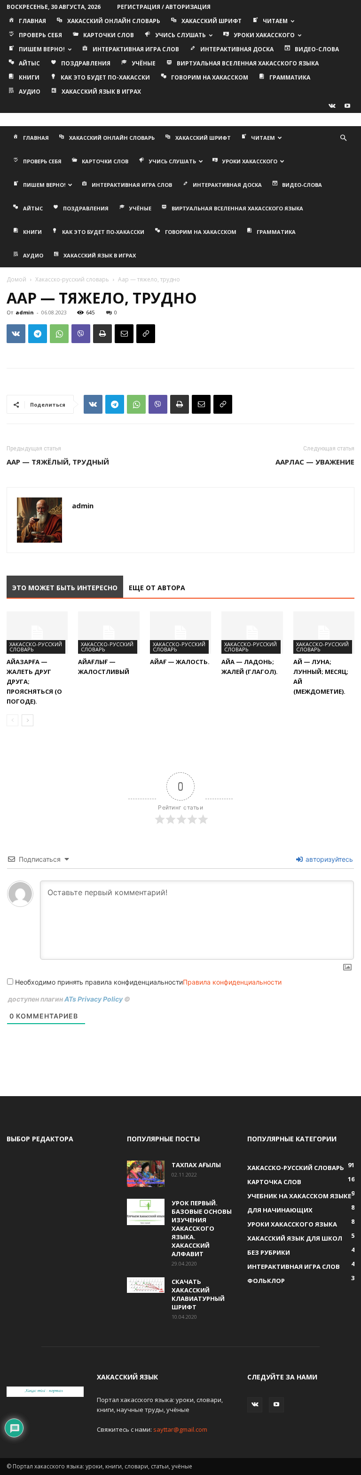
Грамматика (289, 77)
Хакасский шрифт (211, 21)
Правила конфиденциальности (232, 982)
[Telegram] (37, 333)
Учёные (144, 63)
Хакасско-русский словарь (72, 279)
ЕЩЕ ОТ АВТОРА (157, 587)
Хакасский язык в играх (101, 92)
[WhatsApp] (59, 333)
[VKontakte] (332, 106)
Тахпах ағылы (196, 1165)
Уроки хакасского (264, 35)
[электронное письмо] (124, 333)
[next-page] (27, 720)
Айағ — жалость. (180, 661)
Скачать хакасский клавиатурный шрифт (198, 1294)
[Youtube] (347, 106)
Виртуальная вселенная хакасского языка (248, 63)
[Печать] (102, 333)
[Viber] (80, 333)
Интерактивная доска (237, 49)
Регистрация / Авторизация (164, 7)
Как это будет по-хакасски (105, 77)
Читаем (275, 21)
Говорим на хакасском (209, 77)
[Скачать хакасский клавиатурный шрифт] (146, 1285)
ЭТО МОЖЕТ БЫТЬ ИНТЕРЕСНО (65, 587)
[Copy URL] (145, 333)
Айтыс (29, 63)
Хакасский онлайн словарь (113, 21)
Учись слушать (180, 35)
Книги (29, 77)
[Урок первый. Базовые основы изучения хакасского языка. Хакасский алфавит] (146, 1212)
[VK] (16, 333)
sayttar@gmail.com (180, 1429)
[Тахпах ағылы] (146, 1174)
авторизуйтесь (328, 859)
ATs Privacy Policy (94, 999)
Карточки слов (108, 35)
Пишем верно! (42, 49)
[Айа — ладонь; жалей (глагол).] (252, 632)
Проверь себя (40, 35)
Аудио (29, 92)
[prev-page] (12, 720)
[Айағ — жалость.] (180, 632)
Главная (32, 21)
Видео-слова (317, 49)
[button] (343, 138)
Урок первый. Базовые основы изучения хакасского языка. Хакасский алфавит (202, 1228)
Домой (16, 279)
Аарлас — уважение (314, 461)
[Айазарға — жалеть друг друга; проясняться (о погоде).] (37, 632)
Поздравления (85, 63)
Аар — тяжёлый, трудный (58, 461)
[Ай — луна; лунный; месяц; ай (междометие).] (323, 632)
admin (25, 312)
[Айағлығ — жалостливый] (108, 632)
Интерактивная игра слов (136, 49)
